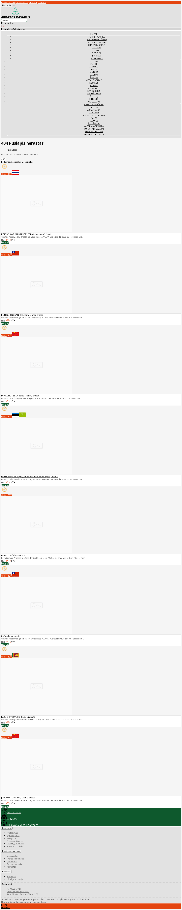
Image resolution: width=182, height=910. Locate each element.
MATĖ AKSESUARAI (94, 131)
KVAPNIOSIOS (93, 91)
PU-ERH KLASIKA (97, 36)
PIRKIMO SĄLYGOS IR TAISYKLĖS (22, 825)
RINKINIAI (96, 55)
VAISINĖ (94, 85)
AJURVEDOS (93, 88)
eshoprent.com (39, 902)
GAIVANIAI (94, 112)
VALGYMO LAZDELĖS (94, 134)
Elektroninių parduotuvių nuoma (16, 902)
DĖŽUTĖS (93, 120)
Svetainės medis (14, 864)
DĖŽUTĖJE (96, 53)
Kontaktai (42, 2)
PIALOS (93, 118)
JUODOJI (94, 61)
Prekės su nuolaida (15, 858)
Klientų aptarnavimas (11, 851)
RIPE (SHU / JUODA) (97, 42)
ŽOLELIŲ (94, 96)
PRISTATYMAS (14, 812)
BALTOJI (94, 74)
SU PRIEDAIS (97, 58)
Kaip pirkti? (12, 838)
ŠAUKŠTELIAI (94, 123)
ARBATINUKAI (94, 110)
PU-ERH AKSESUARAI (94, 128)
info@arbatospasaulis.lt (26, 2)
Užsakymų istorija (15, 879)
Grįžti (3, 159)
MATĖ (94, 69)
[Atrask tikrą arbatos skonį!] (15, 17)
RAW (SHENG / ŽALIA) (97, 39)
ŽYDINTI (94, 77)
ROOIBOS (93, 82)
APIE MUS (12, 818)
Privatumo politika (15, 846)
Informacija (6, 828)
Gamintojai (12, 861)
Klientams (6, 872)
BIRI (97, 50)
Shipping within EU (15, 843)
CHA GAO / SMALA (96, 45)
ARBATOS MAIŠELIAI (94, 104)
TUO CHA (96, 47)
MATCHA (94, 72)
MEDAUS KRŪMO (94, 80)
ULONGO (94, 66)
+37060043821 (8, 2)
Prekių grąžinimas (15, 841)
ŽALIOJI (93, 64)
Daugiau (5, 242)
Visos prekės (27, 162)
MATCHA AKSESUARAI (93, 126)
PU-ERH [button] (94, 34)
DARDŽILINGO (94, 93)
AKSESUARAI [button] (94, 101)
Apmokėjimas (13, 835)
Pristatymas (12, 833)
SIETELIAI (93, 107)
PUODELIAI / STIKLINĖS (94, 115)
